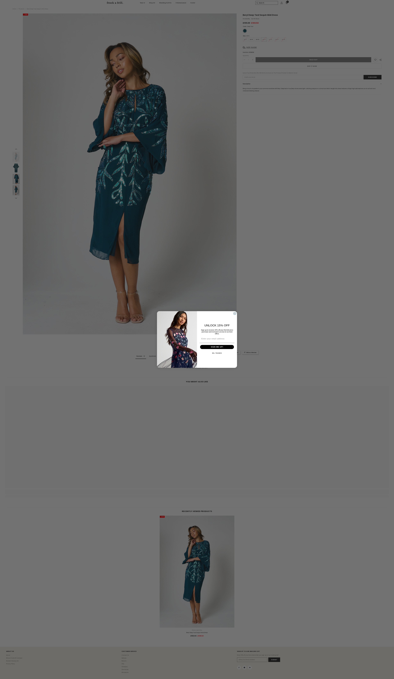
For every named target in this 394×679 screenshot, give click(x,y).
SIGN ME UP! (217, 347)
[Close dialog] (235, 313)
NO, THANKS (217, 353)
